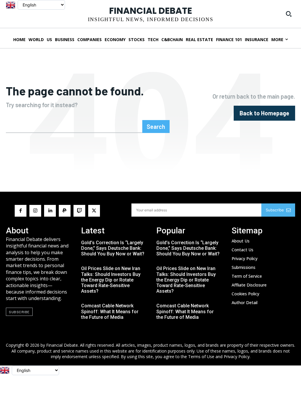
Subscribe (275, 210)
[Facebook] (20, 211)
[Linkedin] (50, 211)
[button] (288, 13)
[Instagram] (35, 211)
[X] (94, 211)
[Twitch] (79, 211)
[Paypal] (65, 211)
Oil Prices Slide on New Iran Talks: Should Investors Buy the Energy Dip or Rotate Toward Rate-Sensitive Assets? (111, 280)
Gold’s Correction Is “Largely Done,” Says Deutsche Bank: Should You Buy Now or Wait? (112, 248)
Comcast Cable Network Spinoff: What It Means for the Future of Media (109, 311)
